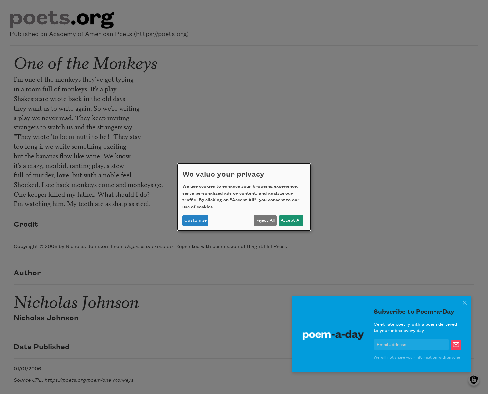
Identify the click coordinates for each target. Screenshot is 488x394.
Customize (195, 220)
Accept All (291, 220)
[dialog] (244, 196)
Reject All (265, 220)
